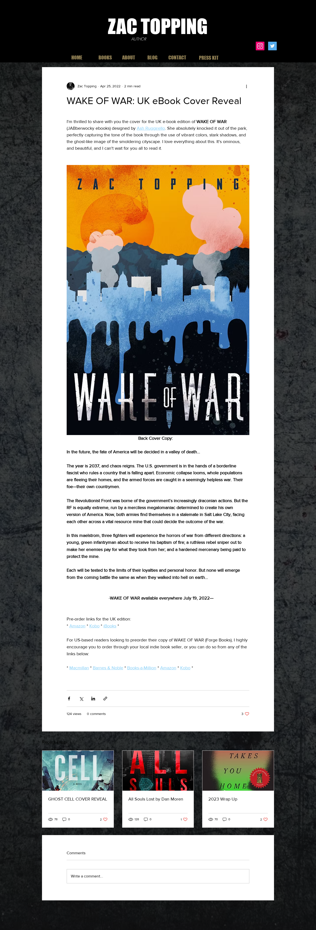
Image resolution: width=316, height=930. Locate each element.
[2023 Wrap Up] (238, 771)
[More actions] (246, 86)
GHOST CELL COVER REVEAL (77, 799)
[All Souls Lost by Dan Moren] (158, 771)
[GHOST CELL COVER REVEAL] (78, 771)
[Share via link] (105, 698)
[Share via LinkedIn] (93, 698)
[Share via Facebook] (69, 698)
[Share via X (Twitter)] (81, 698)
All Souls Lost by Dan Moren (155, 799)
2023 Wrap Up (222, 799)
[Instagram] (260, 46)
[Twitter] (272, 46)
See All (268, 741)
